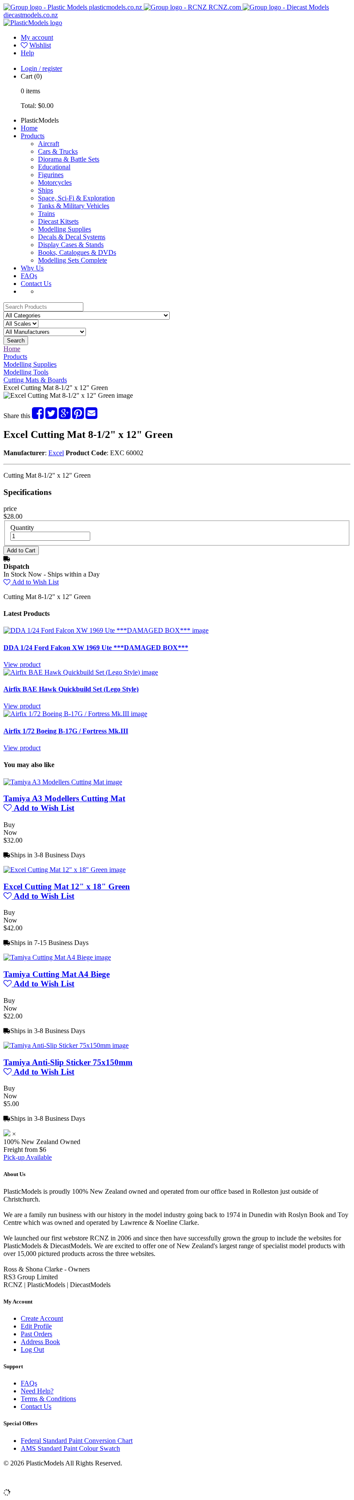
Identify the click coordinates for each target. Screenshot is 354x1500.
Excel (56, 453)
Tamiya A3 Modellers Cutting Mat (64, 798)
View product (22, 664)
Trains (46, 213)
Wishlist (40, 45)
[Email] (91, 415)
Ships (45, 190)
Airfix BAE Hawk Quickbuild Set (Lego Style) (71, 689)
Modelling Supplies (64, 229)
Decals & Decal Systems (71, 237)
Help (27, 53)
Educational (54, 167)
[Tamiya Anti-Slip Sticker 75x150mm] (66, 1045)
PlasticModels (40, 120)
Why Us (32, 268)
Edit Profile (36, 1326)
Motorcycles (55, 182)
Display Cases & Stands (71, 244)
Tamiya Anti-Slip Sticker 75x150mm (68, 1062)
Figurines (50, 174)
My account (37, 37)
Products (32, 136)
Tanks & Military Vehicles (73, 205)
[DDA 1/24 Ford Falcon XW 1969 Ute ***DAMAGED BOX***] (106, 630)
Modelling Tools (25, 372)
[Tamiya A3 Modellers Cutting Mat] (62, 782)
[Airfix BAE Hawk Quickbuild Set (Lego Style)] (80, 672)
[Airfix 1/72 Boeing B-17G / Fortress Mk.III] (75, 713)
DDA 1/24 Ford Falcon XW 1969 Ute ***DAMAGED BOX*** (95, 647)
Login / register (41, 68)
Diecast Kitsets (58, 221)
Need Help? (37, 1391)
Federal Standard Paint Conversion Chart (77, 1440)
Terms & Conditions (48, 1398)
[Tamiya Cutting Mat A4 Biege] (57, 957)
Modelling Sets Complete (72, 260)
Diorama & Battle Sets (68, 159)
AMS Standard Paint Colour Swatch (70, 1448)
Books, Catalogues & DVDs (77, 252)
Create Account (42, 1318)
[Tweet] (51, 415)
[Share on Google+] (64, 415)
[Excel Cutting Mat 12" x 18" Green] (64, 869)
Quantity (22, 527)
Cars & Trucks (58, 151)
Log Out (32, 1349)
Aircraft (48, 143)
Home (29, 128)
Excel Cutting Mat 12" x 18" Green (66, 886)
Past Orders (36, 1334)
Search (16, 340)
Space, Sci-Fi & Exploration (76, 198)
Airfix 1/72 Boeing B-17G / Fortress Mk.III (65, 731)
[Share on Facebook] (38, 415)
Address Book (40, 1341)
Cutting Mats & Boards (35, 380)
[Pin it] (78, 415)
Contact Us (36, 283)
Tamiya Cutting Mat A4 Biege (56, 974)
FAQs (29, 275)
